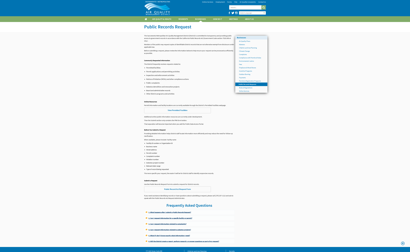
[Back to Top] (403, 243)
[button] (263, 7)
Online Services (207, 2)
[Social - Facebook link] (229, 13)
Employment (220, 2)
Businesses (241, 37)
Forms (229, 2)
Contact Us (262, 2)
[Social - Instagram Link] (236, 13)
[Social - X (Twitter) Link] (232, 13)
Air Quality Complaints (248, 2)
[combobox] (245, 7)
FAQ (235, 2)
